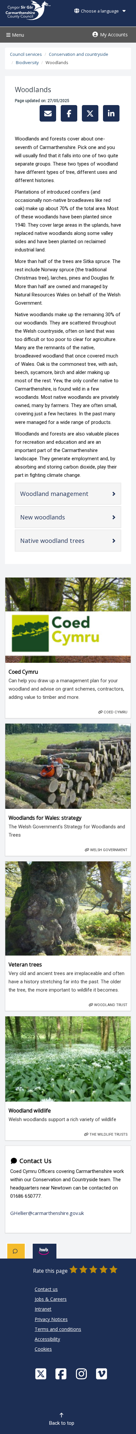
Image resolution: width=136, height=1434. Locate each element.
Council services (26, 54)
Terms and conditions (58, 1329)
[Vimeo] (102, 1373)
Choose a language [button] (100, 11)
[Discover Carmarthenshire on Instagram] (82, 1373)
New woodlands (53, 518)
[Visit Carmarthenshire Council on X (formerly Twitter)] (41, 1373)
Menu (17, 35)
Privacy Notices (51, 1319)
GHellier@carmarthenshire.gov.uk (47, 1213)
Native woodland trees (63, 542)
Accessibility (47, 1339)
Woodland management (65, 495)
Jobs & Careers (51, 1299)
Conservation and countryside (78, 54)
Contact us (46, 1289)
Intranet (43, 1309)
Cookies (43, 1349)
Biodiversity (27, 62)
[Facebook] (61, 1373)
